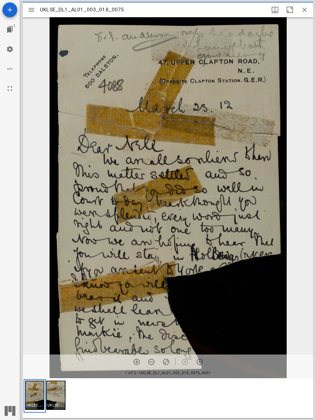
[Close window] (304, 9)
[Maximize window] (289, 9)
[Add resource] (9, 9)
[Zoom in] (136, 362)
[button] (34, 396)
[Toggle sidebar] (31, 9)
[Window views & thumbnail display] (275, 9)
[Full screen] (9, 88)
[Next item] (199, 362)
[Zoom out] (151, 362)
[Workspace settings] (9, 49)
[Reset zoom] (166, 362)
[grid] (168, 398)
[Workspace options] (9, 68)
